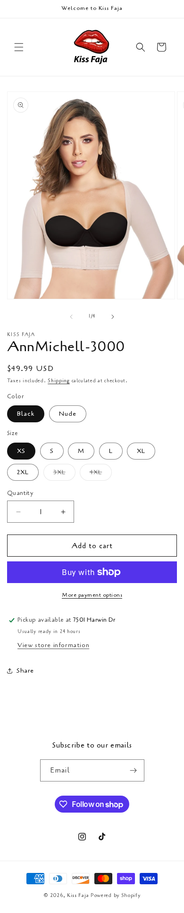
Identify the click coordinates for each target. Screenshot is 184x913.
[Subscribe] (133, 770)
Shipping (59, 381)
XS (21, 450)
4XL (101, 474)
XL (141, 450)
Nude (67, 413)
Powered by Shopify (116, 895)
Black (25, 413)
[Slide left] (71, 316)
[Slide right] (112, 316)
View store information (53, 645)
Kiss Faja (78, 895)
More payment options (92, 595)
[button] (18, 47)
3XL (64, 474)
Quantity (20, 493)
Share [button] (25, 670)
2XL (23, 472)
